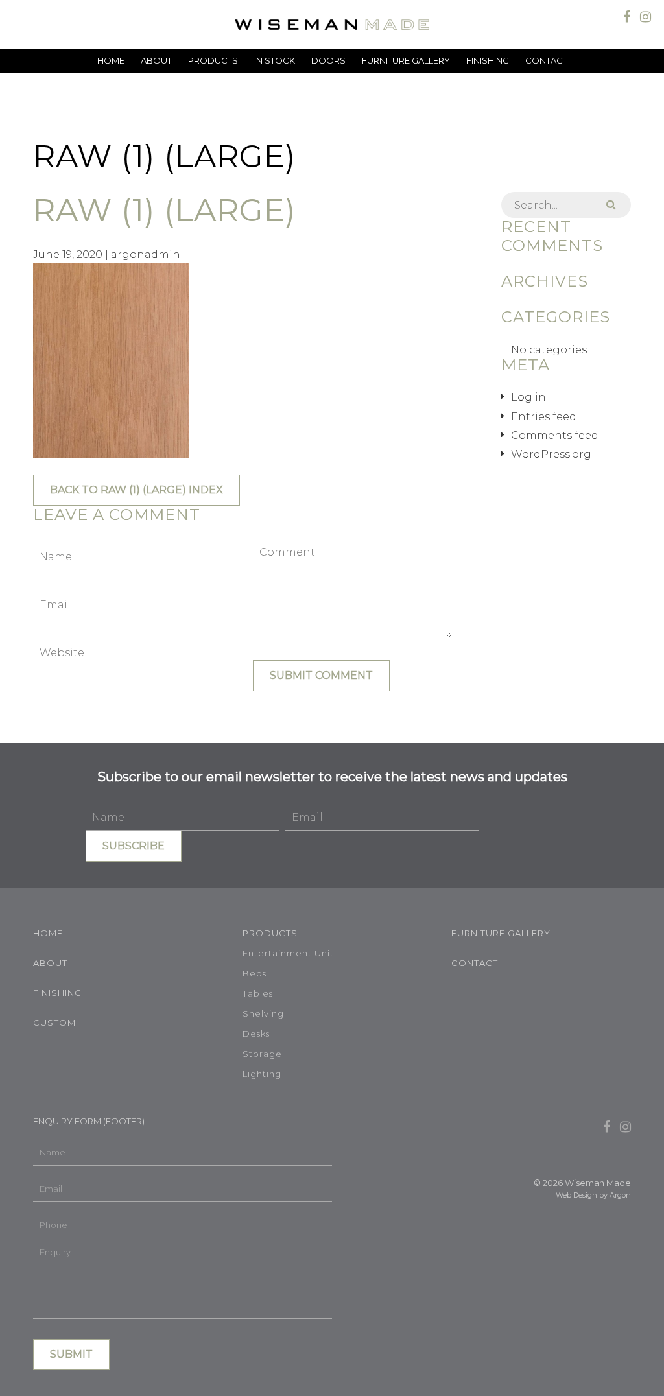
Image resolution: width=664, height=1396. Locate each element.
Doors (328, 60)
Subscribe (133, 846)
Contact (546, 60)
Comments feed (555, 435)
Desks (256, 1033)
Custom (54, 1022)
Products (213, 60)
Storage (262, 1053)
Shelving (263, 1013)
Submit (71, 1354)
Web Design (576, 1195)
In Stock (274, 60)
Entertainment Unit (288, 953)
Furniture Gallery (406, 60)
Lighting (262, 1074)
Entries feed (543, 416)
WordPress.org (551, 454)
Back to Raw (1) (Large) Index (136, 490)
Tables (258, 993)
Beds (255, 973)
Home (110, 60)
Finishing (487, 60)
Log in (528, 397)
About (156, 60)
